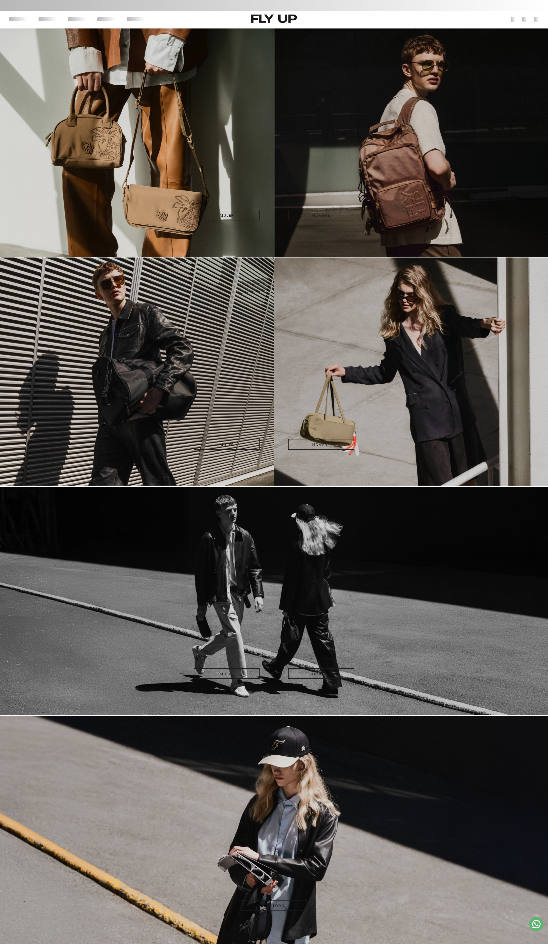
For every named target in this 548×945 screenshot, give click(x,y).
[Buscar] (502, 19)
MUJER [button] (16, 20)
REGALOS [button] (117, 20)
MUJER (238, 227)
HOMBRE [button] (41, 20)
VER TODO (274, 917)
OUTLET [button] (89, 20)
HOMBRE (310, 227)
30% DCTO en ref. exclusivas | (274, 5)
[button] (513, 19)
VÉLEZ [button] (65, 20)
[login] (525, 19)
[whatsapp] (536, 924)
